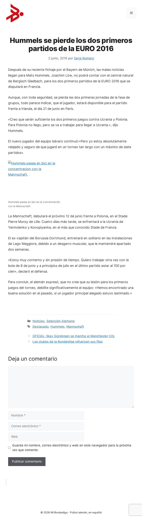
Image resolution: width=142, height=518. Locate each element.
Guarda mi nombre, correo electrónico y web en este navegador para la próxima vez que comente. (71, 447)
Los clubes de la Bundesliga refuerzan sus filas (68, 341)
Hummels (57, 326)
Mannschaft (75, 326)
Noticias (39, 321)
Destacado (41, 326)
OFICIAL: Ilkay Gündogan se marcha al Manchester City (74, 336)
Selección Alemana (60, 321)
